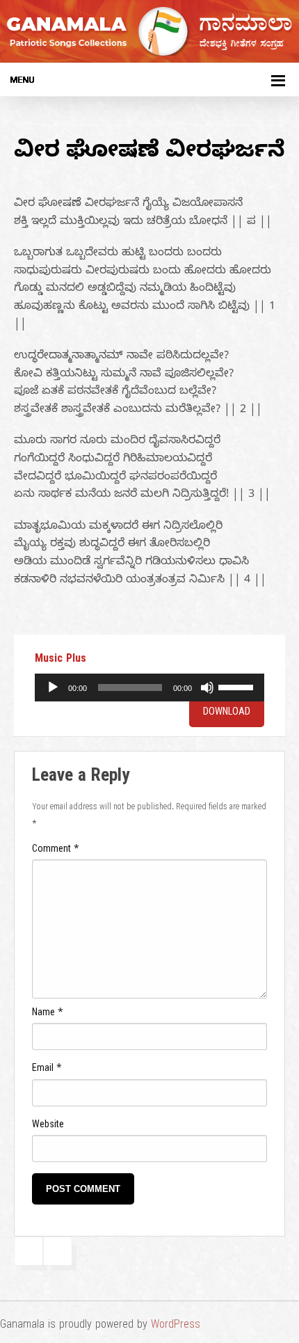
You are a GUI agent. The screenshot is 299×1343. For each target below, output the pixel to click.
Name (47, 1014)
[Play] (53, 687)
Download (226, 713)
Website (48, 1126)
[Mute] (207, 687)
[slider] (237, 686)
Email (47, 1069)
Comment (55, 850)
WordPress (175, 1326)
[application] (149, 687)
